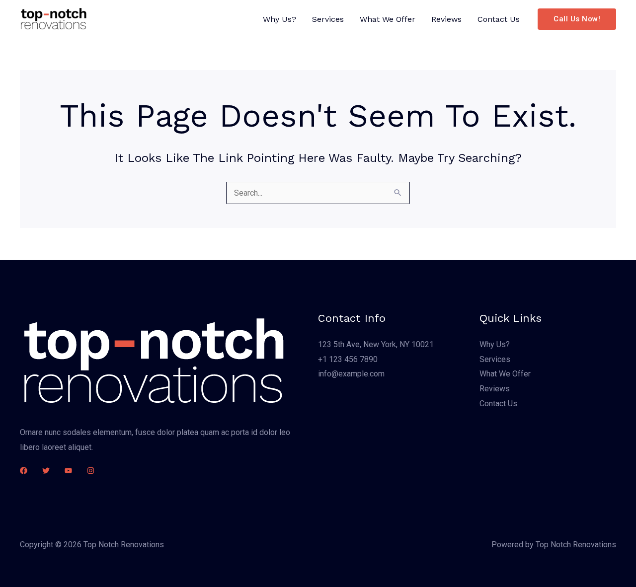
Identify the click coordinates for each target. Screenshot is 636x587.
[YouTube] (68, 470)
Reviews (446, 19)
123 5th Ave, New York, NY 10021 (376, 344)
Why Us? (279, 19)
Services (328, 19)
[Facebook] (23, 470)
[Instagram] (90, 470)
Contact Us (498, 19)
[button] (577, 19)
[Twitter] (46, 470)
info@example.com (351, 373)
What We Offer (387, 19)
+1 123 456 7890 (348, 359)
